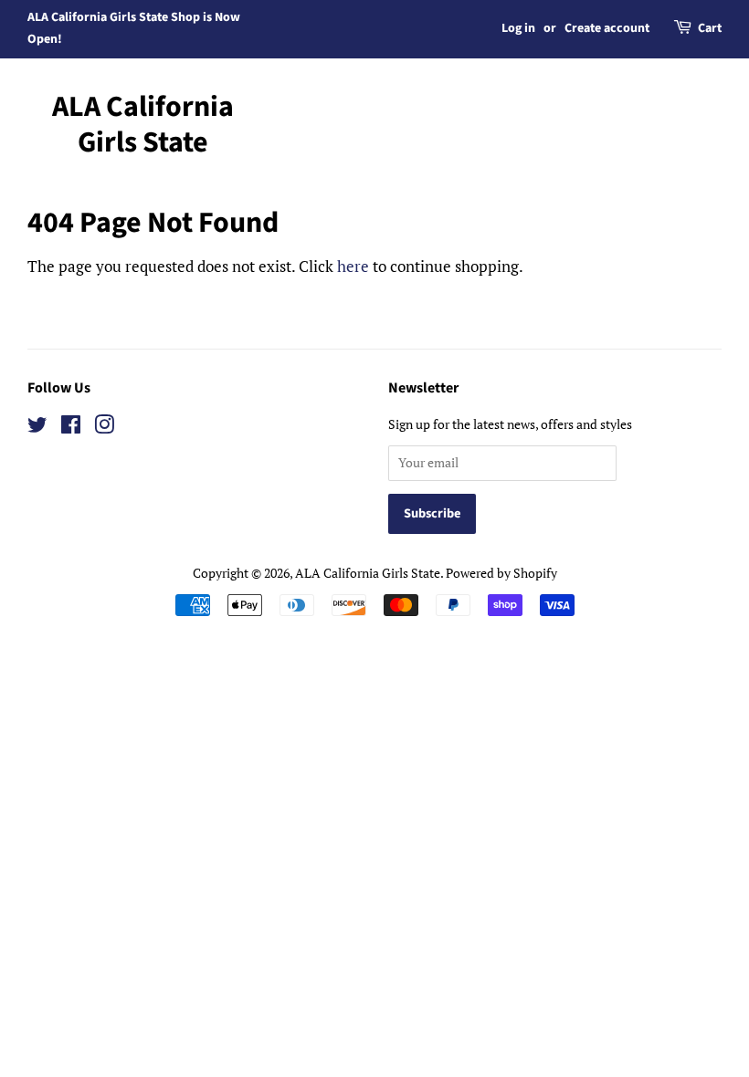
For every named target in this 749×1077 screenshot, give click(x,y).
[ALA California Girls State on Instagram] (104, 427)
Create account (606, 28)
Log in (518, 28)
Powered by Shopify (501, 572)
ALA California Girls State (143, 124)
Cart (710, 28)
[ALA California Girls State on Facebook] (70, 427)
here (353, 266)
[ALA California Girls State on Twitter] (37, 427)
